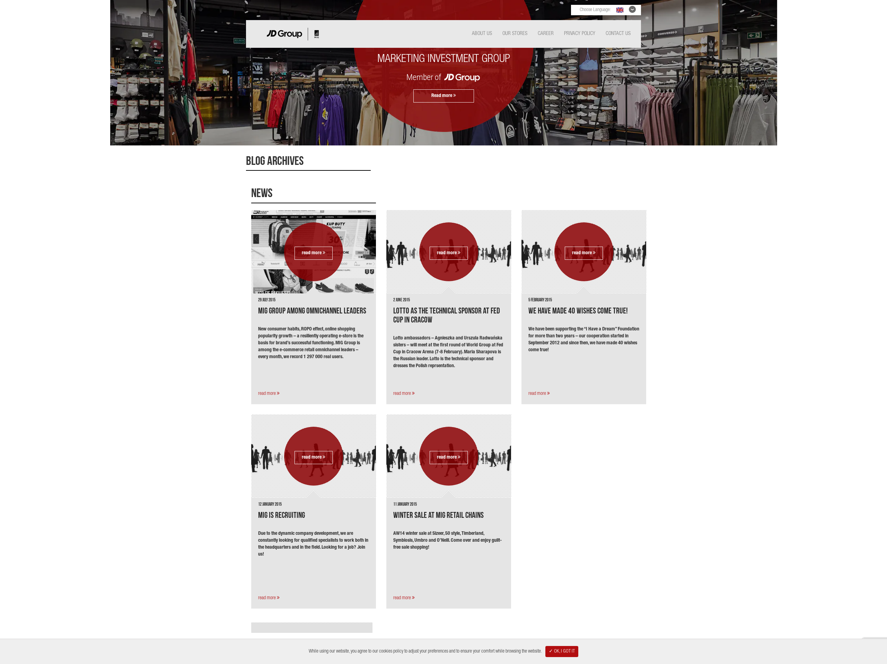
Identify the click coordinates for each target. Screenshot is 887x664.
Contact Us (618, 33)
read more (312, 253)
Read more (442, 96)
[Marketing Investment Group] (293, 44)
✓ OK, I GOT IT (562, 651)
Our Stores (514, 33)
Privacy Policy (579, 33)
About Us (482, 33)
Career (546, 33)
